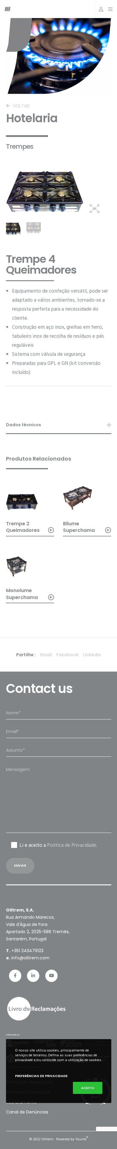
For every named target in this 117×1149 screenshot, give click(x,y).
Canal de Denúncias (27, 1112)
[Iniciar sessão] (99, 9)
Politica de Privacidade (71, 845)
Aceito (87, 1087)
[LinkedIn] (33, 976)
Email (46, 655)
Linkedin (92, 655)
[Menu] (108, 9)
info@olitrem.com (30, 958)
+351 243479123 (27, 951)
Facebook (67, 655)
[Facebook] (15, 976)
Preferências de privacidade (41, 1075)
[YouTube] (51, 976)
